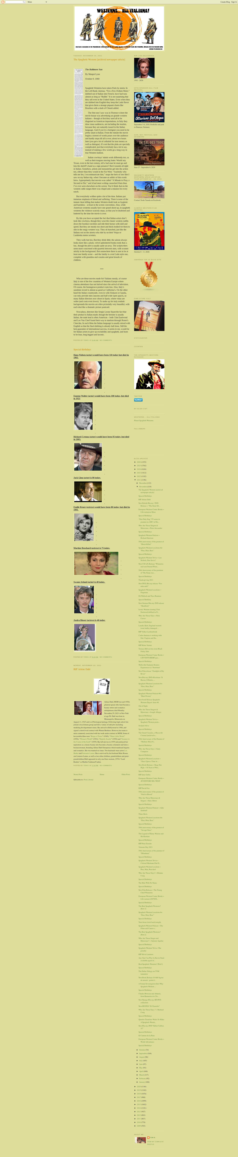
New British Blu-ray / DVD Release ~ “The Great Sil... (149, 504)
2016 (139, 1101)
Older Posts (126, 774)
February (142, 1078)
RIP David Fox (144, 788)
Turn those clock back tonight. (150, 922)
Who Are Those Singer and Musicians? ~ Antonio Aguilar (151, 939)
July (141, 1060)
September (143, 1053)
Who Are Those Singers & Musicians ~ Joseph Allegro (150, 710)
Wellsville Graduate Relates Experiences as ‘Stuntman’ (149, 666)
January (142, 1082)
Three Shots (143, 814)
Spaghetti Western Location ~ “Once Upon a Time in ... (150, 760)
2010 (139, 1122)
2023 (139, 472)
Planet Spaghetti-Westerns (143, 420)
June (141, 1064)
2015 (139, 1104)
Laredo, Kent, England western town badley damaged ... (150, 626)
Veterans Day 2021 (146, 847)
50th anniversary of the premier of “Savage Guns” (151, 828)
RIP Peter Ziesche (145, 843)
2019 (139, 1090)
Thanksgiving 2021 (146, 580)
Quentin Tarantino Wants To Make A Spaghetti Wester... (151, 1020)
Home (102, 774)
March (141, 1075)
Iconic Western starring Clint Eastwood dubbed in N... (149, 610)
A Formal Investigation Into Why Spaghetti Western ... (151, 985)
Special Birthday (145, 599)
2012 (139, 1115)
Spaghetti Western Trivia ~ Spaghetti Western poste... (149, 720)
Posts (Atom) (88, 779)
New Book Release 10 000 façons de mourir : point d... (151, 978)
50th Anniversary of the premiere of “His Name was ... (151, 571)
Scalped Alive (144, 725)
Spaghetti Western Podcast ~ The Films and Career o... (151, 927)
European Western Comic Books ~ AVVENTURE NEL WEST (151, 779)
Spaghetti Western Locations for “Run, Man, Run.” (150, 549)
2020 (139, 1086)
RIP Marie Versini (145, 645)
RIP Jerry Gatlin (144, 774)
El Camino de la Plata (147, 1035)
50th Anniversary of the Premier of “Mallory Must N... (151, 740)
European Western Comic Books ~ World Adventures (151, 1040)
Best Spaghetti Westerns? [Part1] (151, 964)
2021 (139, 480)
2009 (139, 1126)
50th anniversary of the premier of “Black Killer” (151, 543)
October (142, 1050)
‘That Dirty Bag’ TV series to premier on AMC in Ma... (149, 520)
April (141, 1071)
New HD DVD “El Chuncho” (149, 1006)
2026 (139, 462)
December (143, 483)
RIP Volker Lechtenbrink (148, 631)
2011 (139, 1118)
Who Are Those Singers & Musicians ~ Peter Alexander (150, 526)
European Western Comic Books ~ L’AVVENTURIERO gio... (151, 656)
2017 (139, 1097)
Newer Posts (78, 774)
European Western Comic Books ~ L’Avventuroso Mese (151, 510)
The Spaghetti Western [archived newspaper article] (99, 59)
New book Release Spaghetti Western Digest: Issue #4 (149, 701)
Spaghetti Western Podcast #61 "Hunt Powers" (150, 694)
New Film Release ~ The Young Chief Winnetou (150, 891)
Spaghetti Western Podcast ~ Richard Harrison (149, 536)
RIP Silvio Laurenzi (146, 954)
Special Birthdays (82, 349)
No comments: (106, 340)
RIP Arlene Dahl (82, 669)
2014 (139, 1108)
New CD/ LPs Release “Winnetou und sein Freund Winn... (151, 565)
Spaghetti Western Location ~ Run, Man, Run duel (150, 868)
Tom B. (153, 1137)
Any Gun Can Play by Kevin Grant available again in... (151, 959)
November (143, 486)
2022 (139, 476)
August (142, 1057)
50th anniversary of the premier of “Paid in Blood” (151, 793)
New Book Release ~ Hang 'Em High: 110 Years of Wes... (150, 766)
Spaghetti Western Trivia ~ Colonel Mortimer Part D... (149, 861)
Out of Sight (143, 706)
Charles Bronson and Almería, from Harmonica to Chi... (150, 995)
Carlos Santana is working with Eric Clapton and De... (150, 636)
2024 (139, 469)
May (141, 1067)
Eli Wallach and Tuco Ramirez (150, 596)
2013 (139, 1111)
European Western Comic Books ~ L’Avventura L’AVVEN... (151, 897)
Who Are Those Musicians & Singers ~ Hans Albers (149, 799)
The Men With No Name (148, 883)
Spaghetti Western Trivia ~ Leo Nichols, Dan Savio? (150, 559)
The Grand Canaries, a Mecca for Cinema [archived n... (151, 734)
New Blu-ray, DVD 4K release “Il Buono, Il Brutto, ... (151, 678)
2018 (139, 1093)
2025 (139, 465)
